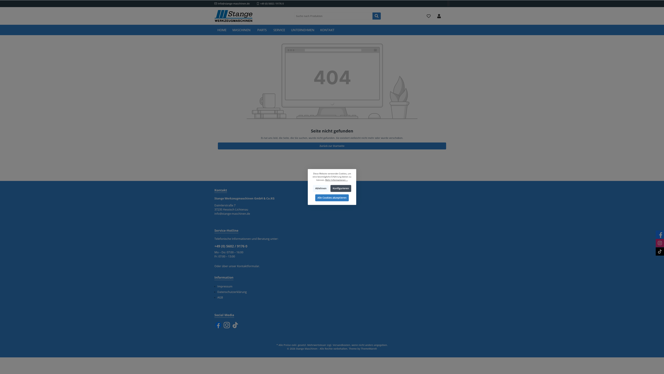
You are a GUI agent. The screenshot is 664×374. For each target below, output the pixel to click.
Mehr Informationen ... (336, 180)
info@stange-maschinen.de (234, 3)
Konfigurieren (341, 188)
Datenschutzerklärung (232, 292)
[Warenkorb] (447, 14)
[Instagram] (227, 325)
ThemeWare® (369, 348)
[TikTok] (235, 325)
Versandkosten (341, 345)
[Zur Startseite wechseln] (233, 16)
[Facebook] (218, 325)
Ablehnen (320, 188)
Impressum (224, 286)
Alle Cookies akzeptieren (332, 197)
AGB (220, 297)
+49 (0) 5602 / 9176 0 (272, 3)
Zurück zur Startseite (332, 146)
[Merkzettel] (428, 16)
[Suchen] (376, 16)
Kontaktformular (248, 266)
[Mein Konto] (439, 16)
